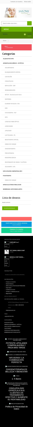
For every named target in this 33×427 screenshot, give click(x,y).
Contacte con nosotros (16, 1)
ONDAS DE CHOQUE (10, 144)
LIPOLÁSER (8, 130)
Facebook (8, 219)
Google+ (17, 219)
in (23, 219)
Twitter (11, 219)
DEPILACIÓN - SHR (10, 85)
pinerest (14, 219)
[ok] (27, 274)
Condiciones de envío (10, 289)
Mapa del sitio (9, 293)
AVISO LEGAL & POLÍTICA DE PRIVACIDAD (15, 285)
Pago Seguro (8, 287)
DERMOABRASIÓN (10, 90)
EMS (6, 108)
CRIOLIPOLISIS (9, 81)
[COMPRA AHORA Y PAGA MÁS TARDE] (16, 352)
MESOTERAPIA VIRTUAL (11, 139)
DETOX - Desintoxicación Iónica (13, 94)
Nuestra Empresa (9, 283)
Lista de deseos (11, 197)
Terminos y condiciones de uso (12, 291)
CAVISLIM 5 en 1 (14, 242)
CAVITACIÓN (8, 76)
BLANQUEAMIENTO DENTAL (12, 72)
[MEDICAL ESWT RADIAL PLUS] (6, 261)
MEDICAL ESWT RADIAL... (17, 257)
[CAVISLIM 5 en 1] (6, 244)
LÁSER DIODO (9, 126)
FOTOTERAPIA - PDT (10, 112)
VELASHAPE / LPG (10, 166)
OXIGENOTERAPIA (10, 148)
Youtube (20, 219)
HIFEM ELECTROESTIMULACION (12, 184)
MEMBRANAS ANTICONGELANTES (12, 189)
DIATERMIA (8, 99)
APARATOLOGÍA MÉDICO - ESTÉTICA (13, 63)
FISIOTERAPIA (7, 175)
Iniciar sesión (27, 1)
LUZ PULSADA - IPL (10, 135)
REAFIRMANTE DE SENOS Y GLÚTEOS (15, 162)
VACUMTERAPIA (9, 67)
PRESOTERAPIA (9, 153)
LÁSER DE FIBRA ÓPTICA (12, 121)
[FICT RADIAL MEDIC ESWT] (6, 252)
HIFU (6, 117)
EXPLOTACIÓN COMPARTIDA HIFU (12, 171)
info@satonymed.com (10, 310)
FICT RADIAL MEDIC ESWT (17, 250)
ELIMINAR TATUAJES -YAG (12, 103)
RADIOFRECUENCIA (10, 157)
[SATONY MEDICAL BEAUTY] (16, 12)
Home (4, 40)
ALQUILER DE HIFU (8, 58)
